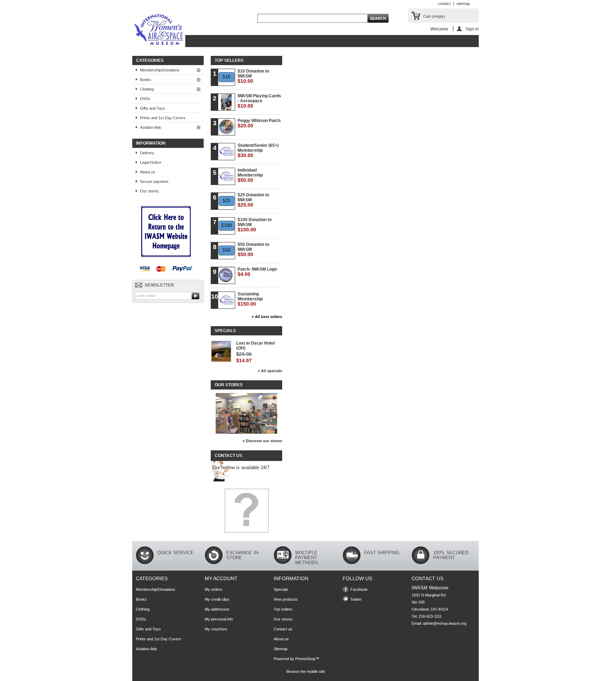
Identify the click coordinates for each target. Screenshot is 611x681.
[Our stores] (246, 432)
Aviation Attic (151, 127)
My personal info (219, 619)
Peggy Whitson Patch (259, 123)
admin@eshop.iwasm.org (444, 623)
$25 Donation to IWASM (253, 200)
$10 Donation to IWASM (253, 76)
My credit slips (217, 599)
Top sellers (229, 60)
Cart (434, 16)
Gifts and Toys (152, 108)
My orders (213, 589)
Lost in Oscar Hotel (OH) (255, 346)
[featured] (166, 259)
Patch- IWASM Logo (257, 272)
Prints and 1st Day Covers (163, 118)
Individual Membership (250, 175)
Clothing (147, 89)
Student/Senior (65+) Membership (258, 150)
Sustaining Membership (250, 299)
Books (145, 79)
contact (444, 3)
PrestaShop (305, 659)
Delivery (147, 153)
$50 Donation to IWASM (253, 249)
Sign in (472, 29)
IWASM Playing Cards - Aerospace (259, 101)
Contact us (283, 629)
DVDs (145, 99)
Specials (225, 330)
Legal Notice (150, 162)
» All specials (270, 371)
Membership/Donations (160, 70)
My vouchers (216, 629)
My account (221, 578)
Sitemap (280, 649)
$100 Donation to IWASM (255, 224)
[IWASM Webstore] (158, 30)
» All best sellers (267, 316)
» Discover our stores (262, 441)
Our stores (149, 191)
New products (286, 599)
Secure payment (154, 181)
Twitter (356, 599)
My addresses (217, 609)
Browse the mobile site (305, 671)
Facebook (359, 589)
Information (150, 143)
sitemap (463, 3)
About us (147, 172)
